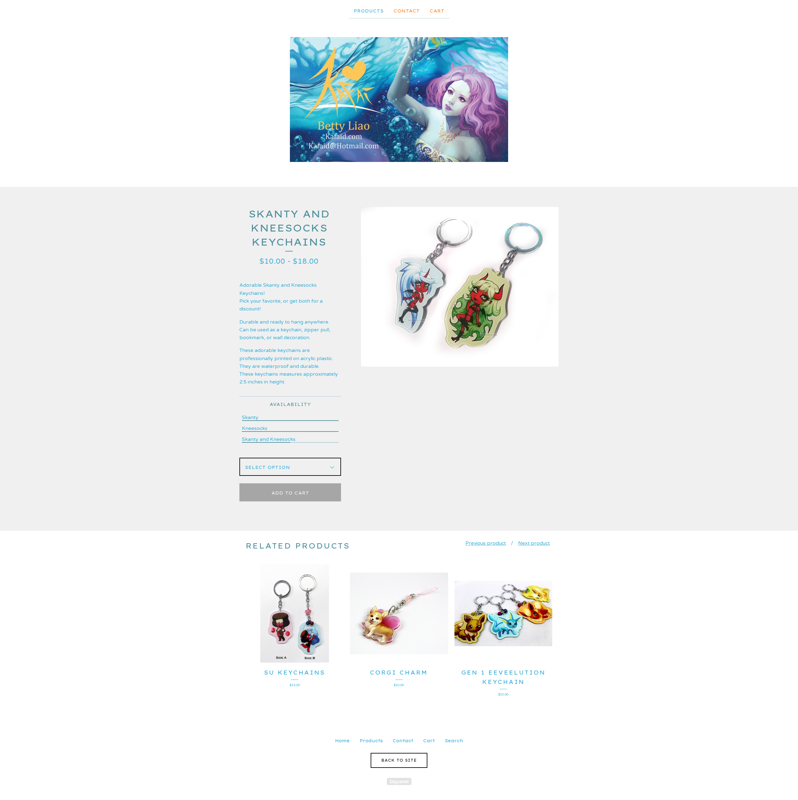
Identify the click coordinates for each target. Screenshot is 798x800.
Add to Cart (290, 493)
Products (369, 11)
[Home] (399, 99)
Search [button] (454, 741)
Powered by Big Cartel (399, 781)
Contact (407, 11)
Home (342, 741)
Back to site (399, 760)
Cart (437, 11)
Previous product (485, 543)
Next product (534, 543)
